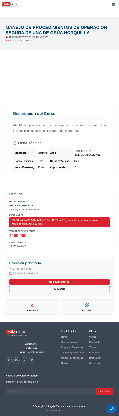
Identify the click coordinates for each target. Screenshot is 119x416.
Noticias (65, 363)
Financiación (95, 358)
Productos (94, 353)
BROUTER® (67, 410)
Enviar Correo (61, 281)
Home (8, 40)
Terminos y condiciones (72, 353)
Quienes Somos (69, 342)
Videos (92, 347)
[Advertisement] (59, 80)
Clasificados (95, 342)
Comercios (94, 363)
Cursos (18, 40)
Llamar (61, 288)
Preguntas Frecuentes (72, 347)
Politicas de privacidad (72, 358)
